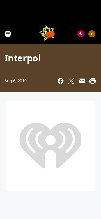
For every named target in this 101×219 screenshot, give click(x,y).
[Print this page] (93, 81)
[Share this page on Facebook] (61, 81)
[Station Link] (46, 33)
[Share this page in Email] (82, 81)
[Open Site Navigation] (7, 33)
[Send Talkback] (80, 33)
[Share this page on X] (71, 81)
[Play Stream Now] (91, 33)
